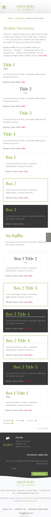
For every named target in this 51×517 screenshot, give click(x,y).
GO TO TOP (41, 428)
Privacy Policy (26, 513)
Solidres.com (31, 501)
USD (48, 240)
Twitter (19, 420)
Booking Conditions (38, 509)
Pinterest (7, 423)
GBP (48, 237)
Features (19, 18)
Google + (31, 420)
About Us (7, 509)
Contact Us (20, 509)
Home (10, 18)
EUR (48, 235)
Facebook (7, 420)
